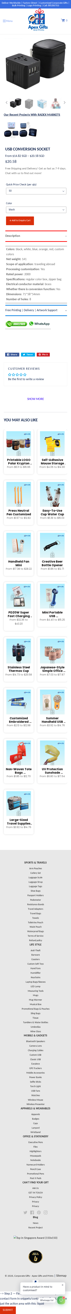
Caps (35, 1123)
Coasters (35, 959)
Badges (35, 1119)
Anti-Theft (35, 950)
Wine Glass (35, 1031)
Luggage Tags (35, 886)
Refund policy (35, 940)
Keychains (35, 977)
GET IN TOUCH (35, 1193)
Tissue (35, 1018)
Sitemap (61, 1276)
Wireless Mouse (35, 1100)
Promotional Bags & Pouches (35, 1009)
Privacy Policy (35, 1197)
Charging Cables (35, 1050)
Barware (35, 955)
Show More (35, 399)
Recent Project (35, 1227)
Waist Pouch (36, 927)
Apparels (35, 1114)
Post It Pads (35, 1178)
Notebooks (35, 1160)
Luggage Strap (36, 882)
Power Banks (35, 1077)
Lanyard (35, 1128)
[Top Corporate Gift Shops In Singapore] (35, 1238)
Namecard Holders (36, 1165)
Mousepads (35, 1156)
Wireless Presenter (36, 1104)
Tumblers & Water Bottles (35, 1022)
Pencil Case (35, 1169)
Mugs (35, 995)
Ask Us (35, 1188)
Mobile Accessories (35, 1073)
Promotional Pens (35, 1174)
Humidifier (36, 973)
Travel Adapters (35, 909)
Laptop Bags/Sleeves (35, 982)
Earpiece (35, 1064)
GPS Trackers (35, 1068)
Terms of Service (35, 936)
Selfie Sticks (35, 1082)
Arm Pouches (35, 868)
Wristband (35, 1132)
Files (35, 1147)
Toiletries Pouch (35, 922)
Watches (35, 1095)
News (35, 1223)
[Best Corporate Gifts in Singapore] (35, 1267)
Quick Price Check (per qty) (21, 184)
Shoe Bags (35, 891)
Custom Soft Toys (35, 964)
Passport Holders (35, 895)
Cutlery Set (35, 873)
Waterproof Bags (35, 931)
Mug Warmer (35, 1000)
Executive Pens (35, 1142)
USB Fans (35, 1091)
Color (9, 203)
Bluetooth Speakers (35, 1041)
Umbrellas (35, 1027)
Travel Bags (35, 913)
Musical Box (35, 1004)
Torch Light (35, 1086)
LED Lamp (35, 986)
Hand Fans (35, 968)
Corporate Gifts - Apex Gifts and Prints (33, 1276)
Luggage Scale (35, 877)
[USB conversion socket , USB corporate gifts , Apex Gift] (16, 103)
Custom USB (35, 1055)
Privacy (35, 1202)
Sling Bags (35, 1013)
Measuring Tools (35, 991)
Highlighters (35, 1151)
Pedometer (35, 900)
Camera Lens (35, 1046)
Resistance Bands (35, 904)
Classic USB (35, 1059)
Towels (35, 918)
